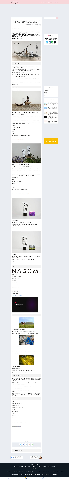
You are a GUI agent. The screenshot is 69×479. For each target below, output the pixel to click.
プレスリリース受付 (46, 466)
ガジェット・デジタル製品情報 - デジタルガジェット (44, 471)
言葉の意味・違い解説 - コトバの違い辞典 (51, 474)
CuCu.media (46, 93)
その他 (45, 95)
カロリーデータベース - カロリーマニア (17, 474)
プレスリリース (38, 447)
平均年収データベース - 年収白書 (29, 474)
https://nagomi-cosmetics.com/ (16, 426)
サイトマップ (53, 466)
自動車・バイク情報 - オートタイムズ (30, 471)
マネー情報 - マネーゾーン (8, 471)
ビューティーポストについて (19, 466)
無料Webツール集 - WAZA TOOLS (39, 474)
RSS (54, 43)
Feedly (52, 43)
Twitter (47, 43)
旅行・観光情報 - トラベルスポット (18, 471)
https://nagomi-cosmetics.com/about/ (17, 295)
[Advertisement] (34, 10)
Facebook (50, 43)
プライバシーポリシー (28, 466)
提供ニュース (46, 92)
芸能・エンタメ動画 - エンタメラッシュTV (58, 471)
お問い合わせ (40, 466)
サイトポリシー (34, 466)
